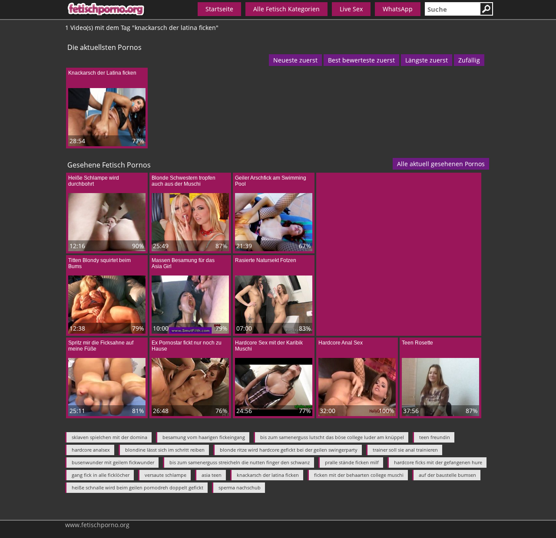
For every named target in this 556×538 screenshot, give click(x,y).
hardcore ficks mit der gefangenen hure (438, 462)
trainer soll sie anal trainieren (405, 449)
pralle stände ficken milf (352, 462)
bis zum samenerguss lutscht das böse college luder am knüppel (332, 437)
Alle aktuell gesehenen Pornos (441, 164)
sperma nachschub (239, 487)
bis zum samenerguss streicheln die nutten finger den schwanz (239, 462)
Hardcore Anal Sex (340, 343)
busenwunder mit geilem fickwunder (113, 462)
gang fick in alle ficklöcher (100, 475)
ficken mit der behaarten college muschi (359, 475)
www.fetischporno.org (97, 525)
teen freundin (434, 437)
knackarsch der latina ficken (268, 475)
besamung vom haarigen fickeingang (203, 437)
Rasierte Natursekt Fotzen (265, 260)
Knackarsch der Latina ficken (102, 73)
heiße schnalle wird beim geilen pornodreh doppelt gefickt (137, 487)
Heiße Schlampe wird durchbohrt (93, 181)
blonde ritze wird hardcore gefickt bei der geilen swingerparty (288, 449)
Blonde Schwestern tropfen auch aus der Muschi (183, 181)
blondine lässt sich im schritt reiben (165, 449)
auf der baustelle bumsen (447, 475)
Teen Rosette (417, 343)
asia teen (212, 475)
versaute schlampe (165, 475)
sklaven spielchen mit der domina (109, 437)
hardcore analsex (91, 449)
